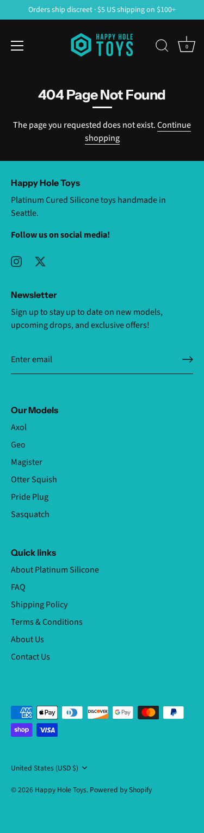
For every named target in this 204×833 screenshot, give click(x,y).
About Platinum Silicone (55, 570)
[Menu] (17, 46)
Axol (19, 427)
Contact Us (30, 657)
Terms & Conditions (47, 622)
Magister (26, 462)
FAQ (18, 587)
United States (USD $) (44, 768)
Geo (18, 445)
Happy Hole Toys (60, 790)
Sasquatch (30, 514)
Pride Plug (29, 497)
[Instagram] (16, 261)
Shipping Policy (39, 605)
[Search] (162, 47)
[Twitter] (40, 261)
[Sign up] (187, 359)
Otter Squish (34, 480)
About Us (27, 639)
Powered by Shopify (121, 790)
